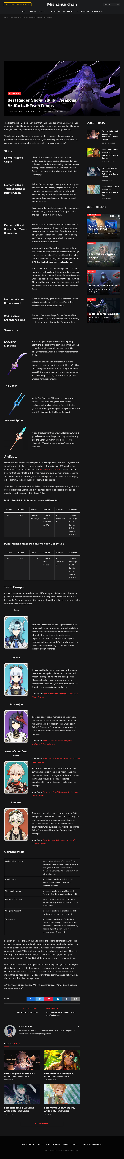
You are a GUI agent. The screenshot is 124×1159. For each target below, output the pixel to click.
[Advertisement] (62, 39)
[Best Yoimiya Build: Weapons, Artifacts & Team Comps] (22, 1060)
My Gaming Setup (70, 11)
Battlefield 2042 (94, 215)
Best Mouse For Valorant (103, 285)
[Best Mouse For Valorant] (103, 282)
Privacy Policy (70, 1144)
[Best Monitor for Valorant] (103, 310)
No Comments (50, 112)
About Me (85, 11)
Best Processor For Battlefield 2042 (99, 228)
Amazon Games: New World (17, 4)
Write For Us (27, 1144)
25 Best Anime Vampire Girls (26, 1012)
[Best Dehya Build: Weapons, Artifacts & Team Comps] (62, 1060)
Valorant (91, 243)
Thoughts (54, 11)
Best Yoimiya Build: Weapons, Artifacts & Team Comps (19, 1075)
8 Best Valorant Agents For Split (102, 256)
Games (32, 11)
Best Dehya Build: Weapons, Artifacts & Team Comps (59, 1075)
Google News (43, 1144)
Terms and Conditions (91, 1144)
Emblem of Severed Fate (51, 469)
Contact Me (97, 11)
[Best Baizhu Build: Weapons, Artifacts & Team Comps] (22, 1094)
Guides (42, 11)
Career (56, 1144)
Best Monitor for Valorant (103, 313)
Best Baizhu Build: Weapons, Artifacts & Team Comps (19, 1109)
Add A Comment (42, 1124)
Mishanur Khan (16, 112)
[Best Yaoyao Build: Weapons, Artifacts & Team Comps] (62, 1094)
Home (23, 11)
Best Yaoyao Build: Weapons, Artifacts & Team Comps (59, 1109)
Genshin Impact (14, 93)
